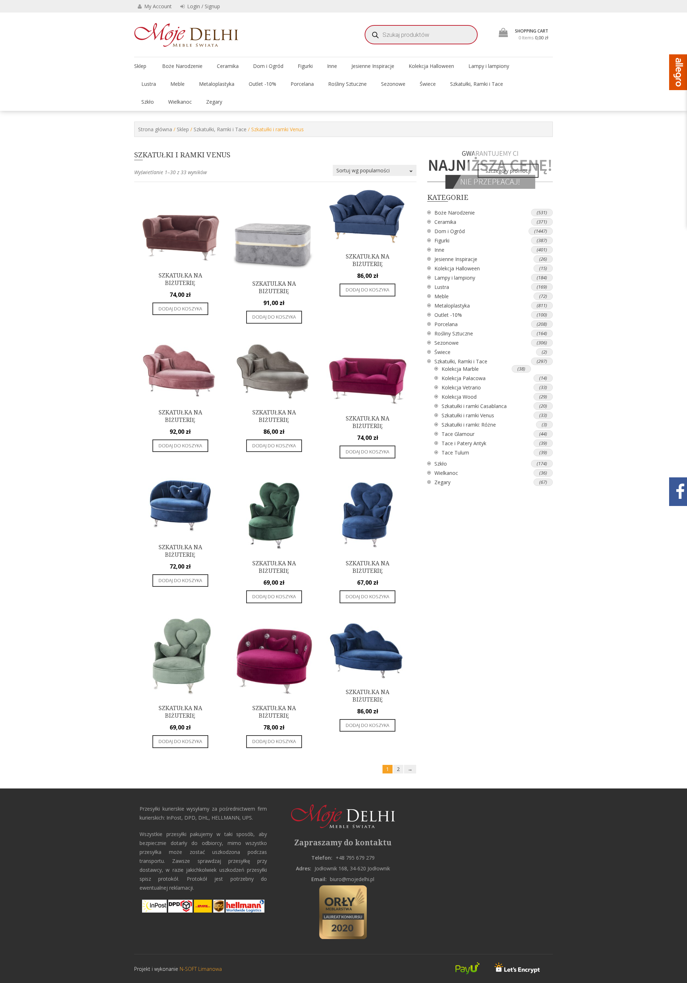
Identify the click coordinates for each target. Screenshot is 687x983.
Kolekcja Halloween (431, 66)
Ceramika (228, 66)
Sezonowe (393, 83)
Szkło (147, 101)
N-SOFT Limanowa (200, 968)
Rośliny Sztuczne (347, 83)
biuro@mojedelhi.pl (352, 879)
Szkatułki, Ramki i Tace (476, 83)
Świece (428, 83)
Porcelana (302, 83)
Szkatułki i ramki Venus (468, 415)
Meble (177, 83)
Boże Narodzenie (182, 66)
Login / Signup (203, 6)
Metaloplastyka (216, 83)
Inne (332, 66)
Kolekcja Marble (460, 368)
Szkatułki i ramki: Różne (469, 424)
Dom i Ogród (268, 66)
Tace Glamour (458, 434)
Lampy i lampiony (488, 66)
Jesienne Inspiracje (372, 66)
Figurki (305, 66)
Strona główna (155, 129)
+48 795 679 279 (355, 857)
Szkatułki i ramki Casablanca (474, 406)
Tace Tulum (455, 452)
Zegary (214, 101)
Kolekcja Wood (459, 396)
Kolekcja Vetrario (461, 387)
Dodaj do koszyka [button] (180, 308)
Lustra (148, 83)
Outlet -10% (262, 83)
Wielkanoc (180, 101)
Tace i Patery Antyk (464, 443)
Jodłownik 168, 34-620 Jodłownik (352, 868)
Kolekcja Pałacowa (464, 378)
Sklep (140, 66)
